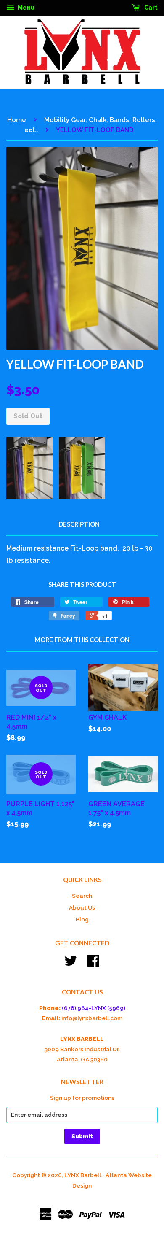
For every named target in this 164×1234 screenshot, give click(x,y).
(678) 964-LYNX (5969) (93, 1007)
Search (82, 895)
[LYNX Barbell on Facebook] (93, 963)
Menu (25, 7)
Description (79, 524)
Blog (82, 919)
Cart (150, 7)
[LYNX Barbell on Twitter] (70, 963)
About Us (82, 907)
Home (16, 120)
